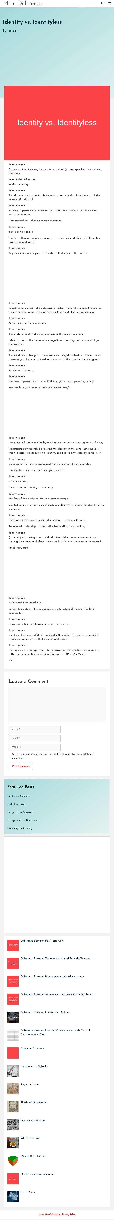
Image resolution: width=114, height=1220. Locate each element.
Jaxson (11, 30)
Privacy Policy (68, 1215)
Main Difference (22, 4)
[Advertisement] (57, 56)
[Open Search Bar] (102, 3)
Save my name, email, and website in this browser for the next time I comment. (53, 756)
